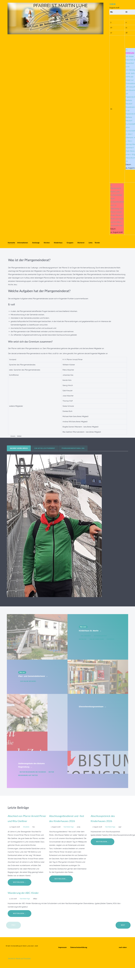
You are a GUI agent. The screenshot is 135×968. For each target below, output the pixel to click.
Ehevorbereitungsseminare (92, 707)
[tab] (19, 448)
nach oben (123, 947)
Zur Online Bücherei (28, 681)
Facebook (110, 639)
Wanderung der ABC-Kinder (23, 893)
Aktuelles (26, 827)
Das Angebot (85, 636)
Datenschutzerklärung (78, 947)
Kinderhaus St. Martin (90, 631)
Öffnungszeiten (100, 636)
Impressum (62, 947)
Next (123, 925)
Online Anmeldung (96, 639)
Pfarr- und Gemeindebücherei (33, 676)
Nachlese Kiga (69, 827)
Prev (13, 925)
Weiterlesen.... (19, 882)
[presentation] (19, 448)
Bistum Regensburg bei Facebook (32, 772)
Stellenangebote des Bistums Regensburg (31, 765)
